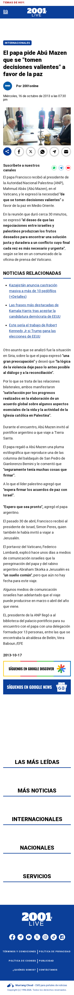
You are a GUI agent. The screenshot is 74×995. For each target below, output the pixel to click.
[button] (19, 152)
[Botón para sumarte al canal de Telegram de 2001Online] (61, 167)
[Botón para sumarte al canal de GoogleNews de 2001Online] (37, 686)
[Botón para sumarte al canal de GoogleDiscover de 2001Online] (37, 668)
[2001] (37, 12)
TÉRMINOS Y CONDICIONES (19, 951)
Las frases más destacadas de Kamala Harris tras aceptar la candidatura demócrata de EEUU (34, 311)
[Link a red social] (12, 937)
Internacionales (17, 42)
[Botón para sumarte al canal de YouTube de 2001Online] (68, 167)
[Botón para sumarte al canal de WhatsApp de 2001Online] (54, 167)
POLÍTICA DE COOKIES (22, 961)
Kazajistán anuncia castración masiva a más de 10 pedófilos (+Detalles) (33, 291)
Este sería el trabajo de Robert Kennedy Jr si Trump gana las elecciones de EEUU (33, 331)
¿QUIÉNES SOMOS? (24, 970)
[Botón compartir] (7, 151)
